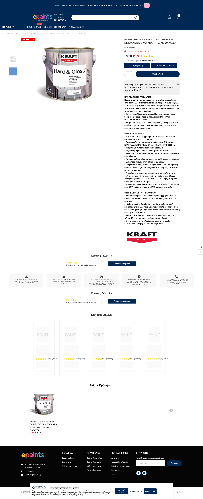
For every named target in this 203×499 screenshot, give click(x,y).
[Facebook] (138, 473)
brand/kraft (24, 34)
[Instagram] (144, 473)
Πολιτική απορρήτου (38, 486)
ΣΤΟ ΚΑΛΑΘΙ (157, 74)
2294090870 (60, 20)
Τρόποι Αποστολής (164, 65)
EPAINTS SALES (12, 34)
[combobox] (102, 17)
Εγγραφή (174, 463)
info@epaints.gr (35, 475)
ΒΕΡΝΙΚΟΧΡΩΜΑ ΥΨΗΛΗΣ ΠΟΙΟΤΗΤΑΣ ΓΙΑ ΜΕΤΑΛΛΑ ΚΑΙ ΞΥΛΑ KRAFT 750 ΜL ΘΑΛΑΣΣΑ (43, 425)
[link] (26, 280)
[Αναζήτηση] (105, 17)
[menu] (3, 27)
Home (4, 34)
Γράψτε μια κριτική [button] (122, 264)
